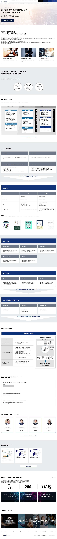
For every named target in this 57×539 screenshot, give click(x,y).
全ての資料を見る (28, 466)
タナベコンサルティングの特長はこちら (6, 43)
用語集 (36, 531)
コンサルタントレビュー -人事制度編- (20, 457)
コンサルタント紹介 (43, 531)
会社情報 (52, 531)
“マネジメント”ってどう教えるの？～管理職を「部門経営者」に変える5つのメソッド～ (7, 460)
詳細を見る (54, 477)
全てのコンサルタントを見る (28, 435)
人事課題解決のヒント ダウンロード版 (34, 457)
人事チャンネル (5, 531)
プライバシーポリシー (37, 535)
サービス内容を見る (28, 137)
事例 (20, 531)
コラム (28, 531)
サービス (13, 531)
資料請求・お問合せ (44, 535)
